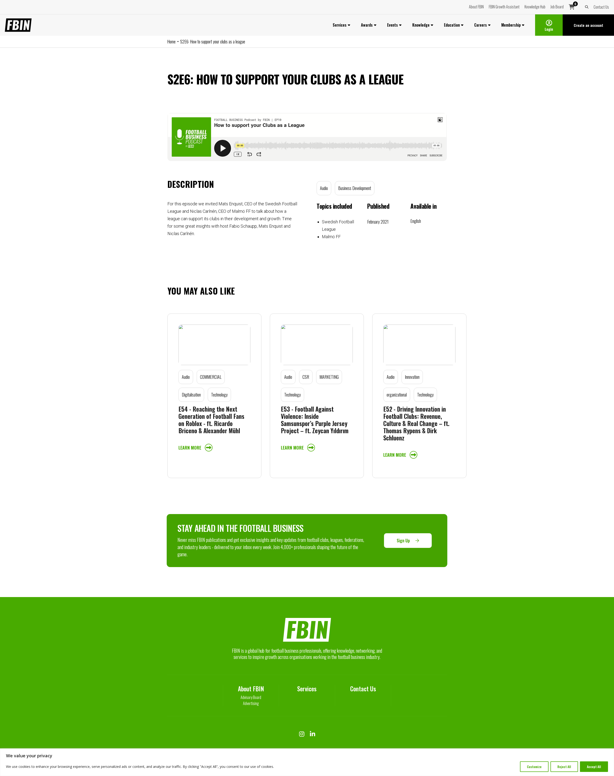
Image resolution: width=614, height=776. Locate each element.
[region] (307, 762)
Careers (480, 25)
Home (171, 41)
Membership (511, 25)
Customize (534, 766)
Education (452, 25)
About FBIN (476, 7)
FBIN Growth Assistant (504, 7)
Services (340, 25)
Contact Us (601, 7)
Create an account (588, 25)
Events (392, 25)
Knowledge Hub (535, 7)
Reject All (564, 766)
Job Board (557, 7)
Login (549, 29)
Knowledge (421, 25)
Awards (367, 25)
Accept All (594, 766)
